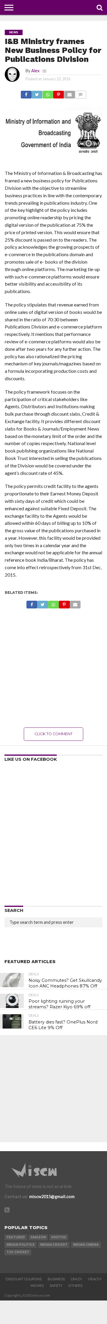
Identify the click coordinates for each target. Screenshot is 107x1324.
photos (58, 1237)
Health (94, 1279)
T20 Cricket (18, 1252)
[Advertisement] (53, 668)
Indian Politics (20, 1245)
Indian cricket (53, 1245)
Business (56, 1279)
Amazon (38, 1237)
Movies (37, 1286)
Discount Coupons (24, 1279)
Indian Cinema (86, 1245)
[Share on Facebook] (26, 93)
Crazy (76, 1279)
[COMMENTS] (80, 93)
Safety (56, 1286)
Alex (35, 70)
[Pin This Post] (58, 93)
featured (16, 1237)
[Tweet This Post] (37, 93)
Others (75, 1286)
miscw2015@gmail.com (52, 1196)
